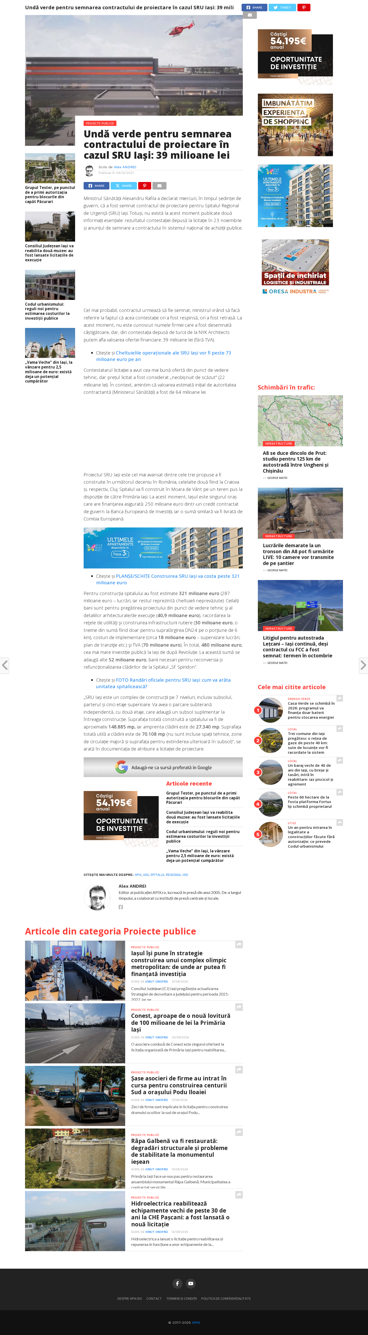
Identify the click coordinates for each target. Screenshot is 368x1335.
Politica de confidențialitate (226, 1298)
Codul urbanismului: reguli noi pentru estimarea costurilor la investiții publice (47, 311)
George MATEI (277, 478)
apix (138, 875)
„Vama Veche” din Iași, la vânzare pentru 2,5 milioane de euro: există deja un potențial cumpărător (48, 372)
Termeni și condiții (181, 1298)
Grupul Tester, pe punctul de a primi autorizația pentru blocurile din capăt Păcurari (50, 194)
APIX (196, 1322)
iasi (146, 875)
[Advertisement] (163, 271)
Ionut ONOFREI (156, 981)
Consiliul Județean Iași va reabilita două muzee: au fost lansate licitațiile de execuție (49, 253)
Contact (154, 1298)
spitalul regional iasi (169, 875)
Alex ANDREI (125, 167)
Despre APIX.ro (129, 1298)
